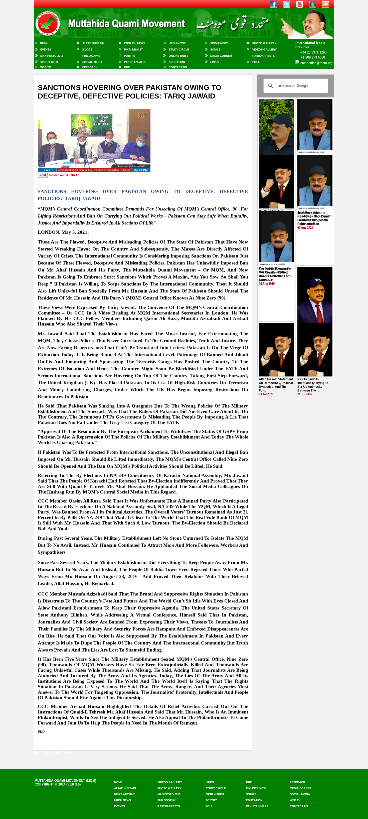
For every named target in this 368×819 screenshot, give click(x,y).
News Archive (124, 794)
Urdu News (177, 43)
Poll (256, 62)
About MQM (49, 62)
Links (214, 62)
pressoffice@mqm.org (316, 63)
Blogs (87, 49)
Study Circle (179, 49)
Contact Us (178, 67)
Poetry (129, 55)
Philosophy (91, 55)
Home (44, 43)
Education (177, 62)
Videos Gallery (264, 49)
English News (134, 43)
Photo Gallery (264, 43)
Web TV (45, 67)
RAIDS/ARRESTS (263, 55)
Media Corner (221, 55)
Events (45, 49)
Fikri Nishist (133, 49)
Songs (215, 49)
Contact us (299, 806)
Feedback (90, 67)
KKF (127, 67)
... (313, 218)
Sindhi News (219, 43)
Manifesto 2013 (51, 55)
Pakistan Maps (135, 62)
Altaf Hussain (93, 43)
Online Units (178, 55)
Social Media (92, 62)
